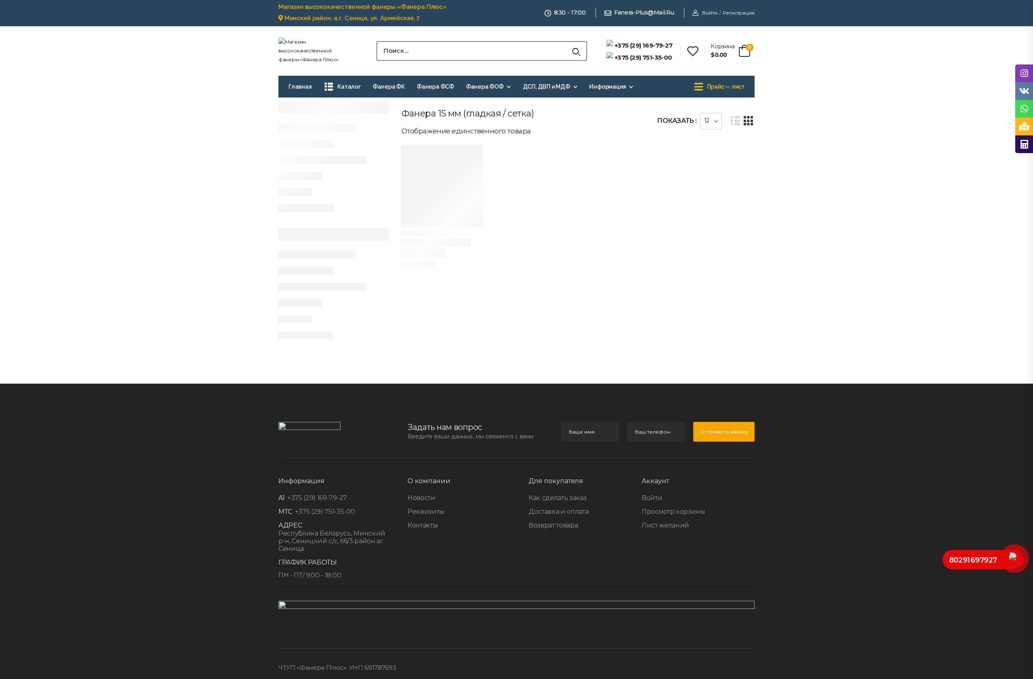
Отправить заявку (724, 431)
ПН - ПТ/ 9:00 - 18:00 (309, 575)
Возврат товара (553, 525)
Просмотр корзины (673, 511)
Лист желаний (665, 525)
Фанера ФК (389, 86)
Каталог (349, 86)
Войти (652, 498)
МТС (285, 511)
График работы (307, 562)
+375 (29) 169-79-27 (316, 498)
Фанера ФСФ (435, 86)
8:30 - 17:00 (570, 12)
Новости (421, 498)
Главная (300, 86)
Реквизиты (426, 511)
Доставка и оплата (558, 511)
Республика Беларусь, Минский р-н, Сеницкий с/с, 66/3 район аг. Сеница (331, 540)
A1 (281, 498)
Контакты (423, 525)
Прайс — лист (725, 86)
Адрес (290, 525)
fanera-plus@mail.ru (644, 12)
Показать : (677, 121)
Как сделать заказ (557, 498)
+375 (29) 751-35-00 (324, 511)
